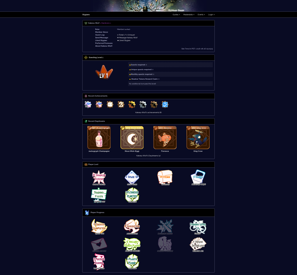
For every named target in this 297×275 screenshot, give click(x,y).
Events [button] (201, 15)
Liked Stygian (124, 40)
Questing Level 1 (96, 57)
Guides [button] (176, 15)
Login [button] (210, 15)
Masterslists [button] (188, 15)
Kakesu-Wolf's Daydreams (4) (148, 156)
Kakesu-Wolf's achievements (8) (148, 112)
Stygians (86, 15)
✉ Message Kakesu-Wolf (127, 38)
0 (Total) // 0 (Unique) (126, 35)
